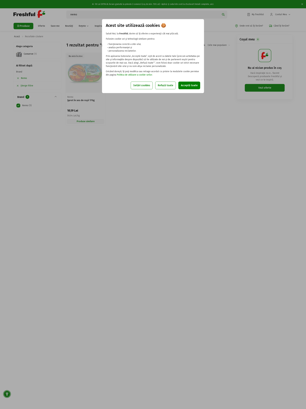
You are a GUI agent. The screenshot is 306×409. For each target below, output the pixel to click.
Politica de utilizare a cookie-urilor (134, 74)
